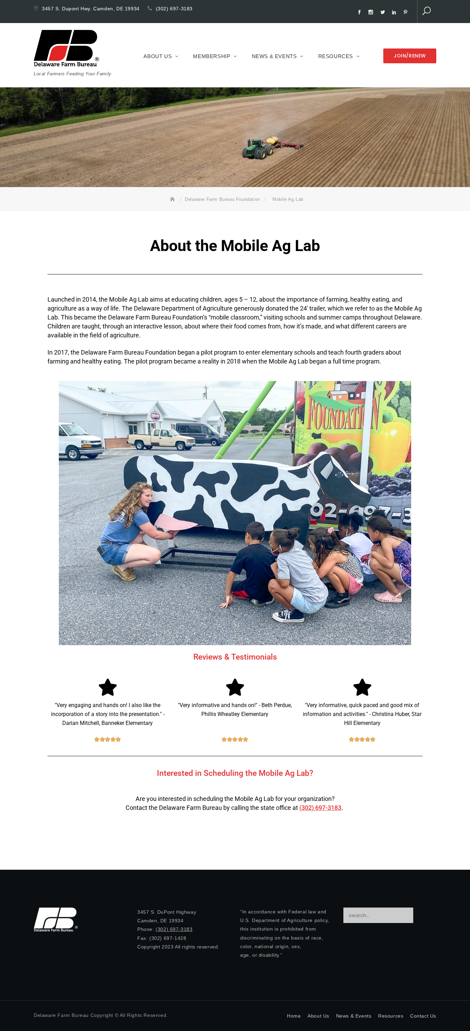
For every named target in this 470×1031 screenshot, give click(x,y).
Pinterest (407, 12)
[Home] (174, 199)
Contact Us (423, 1016)
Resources (335, 56)
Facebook (360, 12)
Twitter (384, 12)
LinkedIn (395, 12)
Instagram (372, 12)
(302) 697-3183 (174, 8)
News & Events (274, 56)
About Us (157, 56)
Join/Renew (410, 55)
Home (294, 1016)
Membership (211, 56)
